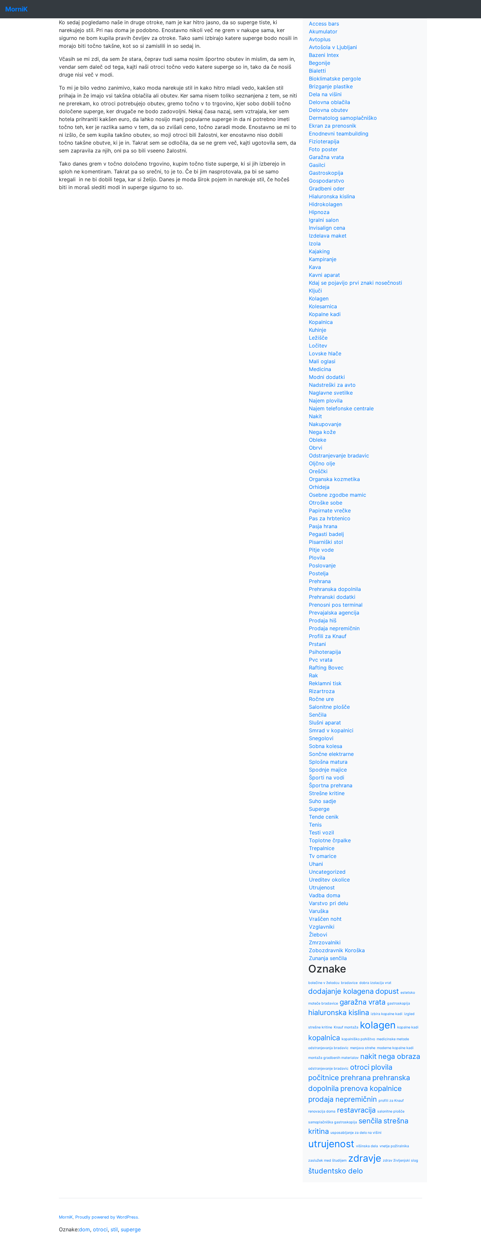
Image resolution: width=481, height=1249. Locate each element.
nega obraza (399, 1056)
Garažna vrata (326, 157)
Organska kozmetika (334, 479)
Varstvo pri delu (328, 903)
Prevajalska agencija (334, 612)
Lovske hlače (325, 353)
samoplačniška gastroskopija (332, 1122)
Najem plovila (326, 400)
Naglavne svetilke (331, 392)
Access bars (324, 23)
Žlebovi (318, 934)
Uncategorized (327, 871)
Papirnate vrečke (330, 510)
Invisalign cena (327, 227)
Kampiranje (322, 259)
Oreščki (318, 471)
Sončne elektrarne (331, 754)
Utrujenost (322, 887)
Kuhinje (317, 330)
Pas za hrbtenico (329, 518)
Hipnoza (319, 212)
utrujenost (331, 1144)
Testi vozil (321, 832)
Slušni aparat (325, 722)
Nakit (315, 416)
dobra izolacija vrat (375, 983)
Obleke (317, 440)
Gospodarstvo (326, 180)
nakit (368, 1056)
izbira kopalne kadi (386, 1014)
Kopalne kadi (325, 314)
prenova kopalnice (371, 1088)
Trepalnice (321, 848)
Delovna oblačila (329, 102)
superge (131, 1229)
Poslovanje (322, 565)
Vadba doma (324, 895)
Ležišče (318, 337)
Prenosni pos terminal (336, 604)
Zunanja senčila (328, 958)
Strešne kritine (327, 793)
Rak (313, 675)
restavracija (356, 1110)
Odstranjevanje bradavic (339, 455)
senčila (370, 1120)
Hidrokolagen (325, 204)
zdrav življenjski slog (400, 1160)
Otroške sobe (325, 502)
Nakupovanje (325, 424)
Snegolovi (321, 738)
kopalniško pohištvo (358, 1039)
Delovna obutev (328, 110)
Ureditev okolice (329, 879)
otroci (359, 1067)
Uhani (316, 864)
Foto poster (323, 149)
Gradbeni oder (327, 188)
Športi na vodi (326, 777)
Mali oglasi (322, 361)
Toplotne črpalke (330, 840)
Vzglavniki (321, 926)
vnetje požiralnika (394, 1146)
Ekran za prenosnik (332, 125)
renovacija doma (321, 1111)
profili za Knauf (391, 1100)
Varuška (319, 911)
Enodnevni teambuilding (338, 133)
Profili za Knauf (328, 636)
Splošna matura (328, 761)
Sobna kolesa (325, 746)
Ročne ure (321, 699)
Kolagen (319, 298)
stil (114, 1229)
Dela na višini (325, 94)
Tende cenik (324, 816)
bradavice (349, 983)
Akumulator (323, 31)
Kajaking (319, 251)
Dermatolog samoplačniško (343, 118)
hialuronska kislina (338, 1012)
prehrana (356, 1077)
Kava (315, 267)
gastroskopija (398, 1003)
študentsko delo (335, 1171)
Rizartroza (322, 691)
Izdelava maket (328, 235)
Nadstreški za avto (332, 385)
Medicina (320, 369)
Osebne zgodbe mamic (337, 494)
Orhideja (319, 487)
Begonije (319, 63)
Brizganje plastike (331, 86)
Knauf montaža (346, 1027)
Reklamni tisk (325, 683)
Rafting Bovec (326, 667)
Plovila (317, 557)
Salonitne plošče (329, 707)
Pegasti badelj (326, 534)
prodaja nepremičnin (342, 1099)
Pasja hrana (323, 526)
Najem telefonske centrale (341, 408)
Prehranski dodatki (332, 597)
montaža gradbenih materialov (333, 1058)
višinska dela (367, 1146)
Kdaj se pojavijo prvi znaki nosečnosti (355, 282)
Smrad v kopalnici (331, 730)
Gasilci (317, 165)
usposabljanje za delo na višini (356, 1133)
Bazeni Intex (324, 55)
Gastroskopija (326, 173)
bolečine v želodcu (323, 983)
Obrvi (315, 447)
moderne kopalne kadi (395, 1048)
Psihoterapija (325, 652)
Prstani (317, 644)
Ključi (315, 290)
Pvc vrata (320, 659)
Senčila (318, 714)
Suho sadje (322, 801)
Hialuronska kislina (332, 196)
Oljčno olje (322, 463)
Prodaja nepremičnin (334, 628)
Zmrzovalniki (325, 942)
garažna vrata (362, 1002)
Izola (315, 243)
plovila (381, 1067)
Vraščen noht (325, 919)
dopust (387, 991)
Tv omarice (322, 856)
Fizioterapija (324, 141)
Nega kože (322, 432)
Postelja (319, 573)
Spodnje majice (328, 769)
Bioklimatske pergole (335, 78)
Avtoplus (319, 39)
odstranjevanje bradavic (328, 1068)
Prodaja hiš (322, 620)
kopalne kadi (408, 1027)
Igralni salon (324, 220)
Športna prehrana (330, 785)
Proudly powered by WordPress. (107, 1217)
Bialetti (317, 70)
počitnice (323, 1077)
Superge (319, 809)
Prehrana (320, 581)
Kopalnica (321, 322)
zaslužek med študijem (327, 1160)
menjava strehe (362, 1048)
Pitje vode (321, 549)
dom (84, 1229)
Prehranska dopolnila (335, 589)
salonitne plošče (390, 1111)
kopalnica (324, 1037)
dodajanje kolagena (341, 991)
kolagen (378, 1025)
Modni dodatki (327, 377)
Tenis (315, 824)
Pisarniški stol (326, 542)
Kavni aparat (324, 275)
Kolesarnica (323, 306)
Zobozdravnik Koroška (337, 950)
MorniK (66, 1217)
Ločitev (318, 345)
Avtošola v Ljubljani (333, 47)
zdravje (364, 1158)
